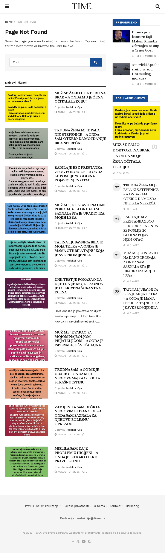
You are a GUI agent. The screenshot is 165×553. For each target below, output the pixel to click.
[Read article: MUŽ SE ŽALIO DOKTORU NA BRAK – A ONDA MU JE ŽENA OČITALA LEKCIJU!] (26, 106)
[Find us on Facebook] (73, 541)
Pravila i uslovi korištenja (41, 506)
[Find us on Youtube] (84, 541)
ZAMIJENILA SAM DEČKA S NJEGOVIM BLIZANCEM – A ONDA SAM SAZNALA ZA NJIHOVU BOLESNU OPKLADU (78, 415)
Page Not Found (27, 21)
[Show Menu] (7, 6)
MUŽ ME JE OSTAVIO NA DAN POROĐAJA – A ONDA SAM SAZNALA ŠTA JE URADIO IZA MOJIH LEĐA (80, 211)
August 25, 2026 (68, 112)
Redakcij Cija (74, 107)
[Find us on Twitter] (78, 541)
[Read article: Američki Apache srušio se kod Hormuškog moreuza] (121, 69)
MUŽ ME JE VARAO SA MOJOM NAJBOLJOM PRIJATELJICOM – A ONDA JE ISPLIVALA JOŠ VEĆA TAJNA (79, 338)
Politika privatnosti (76, 506)
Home (9, 21)
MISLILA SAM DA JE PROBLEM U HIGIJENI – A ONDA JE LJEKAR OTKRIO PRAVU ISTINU (77, 455)
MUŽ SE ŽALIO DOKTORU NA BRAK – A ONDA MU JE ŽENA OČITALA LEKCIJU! (80, 97)
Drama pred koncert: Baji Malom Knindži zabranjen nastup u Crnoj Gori (145, 41)
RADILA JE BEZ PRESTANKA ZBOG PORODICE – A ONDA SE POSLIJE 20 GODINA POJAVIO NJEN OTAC (78, 174)
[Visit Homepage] (82, 6)
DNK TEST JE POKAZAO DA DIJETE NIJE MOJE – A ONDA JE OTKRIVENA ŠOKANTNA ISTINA (79, 286)
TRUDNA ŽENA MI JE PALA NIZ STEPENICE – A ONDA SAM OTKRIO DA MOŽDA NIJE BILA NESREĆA (80, 136)
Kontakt (115, 506)
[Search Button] (158, 6)
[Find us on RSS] (89, 541)
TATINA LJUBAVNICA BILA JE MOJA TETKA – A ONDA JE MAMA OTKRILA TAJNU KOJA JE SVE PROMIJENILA (79, 248)
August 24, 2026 (68, 392)
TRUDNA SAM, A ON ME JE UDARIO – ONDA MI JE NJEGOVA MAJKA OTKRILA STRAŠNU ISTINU (77, 376)
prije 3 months (145, 56)
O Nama (99, 506)
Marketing (132, 506)
